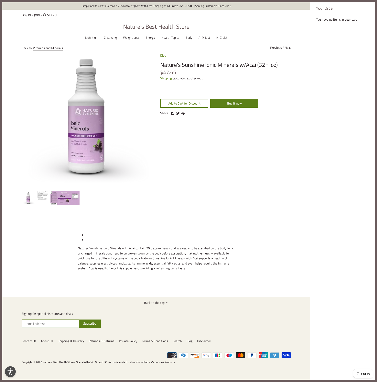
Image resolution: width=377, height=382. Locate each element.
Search (177, 341)
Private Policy (128, 341)
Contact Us (29, 341)
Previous (276, 47)
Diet (163, 55)
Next (288, 47)
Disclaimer (204, 341)
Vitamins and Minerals (48, 48)
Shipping (166, 78)
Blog (189, 341)
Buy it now (234, 103)
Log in (26, 15)
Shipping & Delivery (71, 341)
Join (37, 15)
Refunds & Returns (101, 341)
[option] (28, 198)
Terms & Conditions (155, 341)
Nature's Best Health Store (156, 26)
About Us (47, 341)
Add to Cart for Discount (184, 103)
